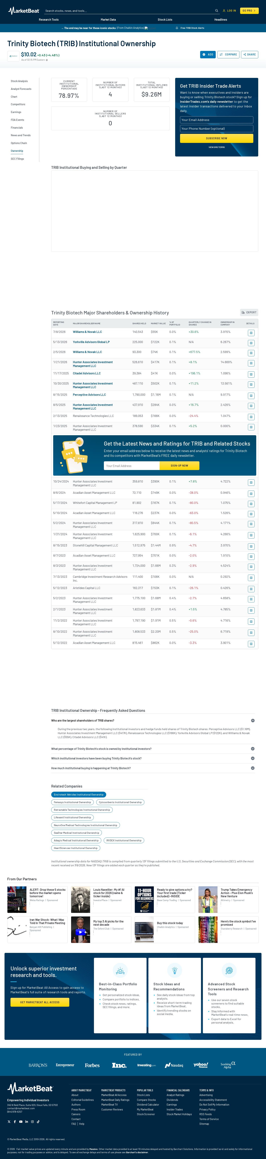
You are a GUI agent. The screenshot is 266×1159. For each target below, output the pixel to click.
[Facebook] (15, 1121)
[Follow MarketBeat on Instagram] (33, 1121)
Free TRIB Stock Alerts (192, 27)
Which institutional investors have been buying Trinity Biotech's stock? (96, 758)
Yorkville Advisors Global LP (91, 342)
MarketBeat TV (109, 1104)
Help (81, 1123)
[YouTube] (21, 1121)
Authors (76, 1104)
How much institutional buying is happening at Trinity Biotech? (91, 768)
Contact (76, 1119)
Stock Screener (146, 1114)
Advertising (206, 1095)
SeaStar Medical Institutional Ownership (76, 832)
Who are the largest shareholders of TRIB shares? (82, 720)
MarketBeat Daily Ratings (115, 1099)
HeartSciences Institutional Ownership (76, 847)
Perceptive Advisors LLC (89, 394)
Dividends (172, 1099)
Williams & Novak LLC (87, 331)
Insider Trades (175, 1109)
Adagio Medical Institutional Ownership (76, 840)
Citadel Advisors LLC (87, 373)
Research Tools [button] (49, 19)
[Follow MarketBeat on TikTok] (38, 1121)
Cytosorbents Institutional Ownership (120, 802)
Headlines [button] (220, 19)
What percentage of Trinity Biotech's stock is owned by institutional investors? (101, 748)
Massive (93, 1149)
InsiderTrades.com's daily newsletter (206, 101)
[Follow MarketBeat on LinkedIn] (27, 1121)
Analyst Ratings (175, 1095)
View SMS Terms (217, 147)
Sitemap (204, 1123)
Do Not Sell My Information (214, 1104)
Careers (75, 1114)
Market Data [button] (108, 19)
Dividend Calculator (148, 1104)
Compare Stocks (146, 1099)
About (74, 1095)
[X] (9, 1121)
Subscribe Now (216, 138)
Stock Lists (143, 1095)
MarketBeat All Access (113, 1095)
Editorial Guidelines (82, 1099)
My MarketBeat (145, 1109)
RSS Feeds (205, 1114)
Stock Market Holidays (179, 1114)
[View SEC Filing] (251, 333)
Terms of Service (209, 1119)
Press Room (78, 1109)
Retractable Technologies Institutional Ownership (82, 809)
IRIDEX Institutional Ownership (124, 840)
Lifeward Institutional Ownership (72, 817)
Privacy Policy (207, 1109)
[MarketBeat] (24, 11)
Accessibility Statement (213, 1099)
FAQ (73, 1123)
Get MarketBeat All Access (40, 1002)
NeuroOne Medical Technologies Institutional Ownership (85, 825)
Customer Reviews (112, 1109)
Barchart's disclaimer (137, 1152)
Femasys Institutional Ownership (72, 802)
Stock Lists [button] (165, 19)
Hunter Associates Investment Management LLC (93, 363)
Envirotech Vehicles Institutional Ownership (79, 794)
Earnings (172, 1104)
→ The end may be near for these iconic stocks (88, 27)
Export (251, 312)
